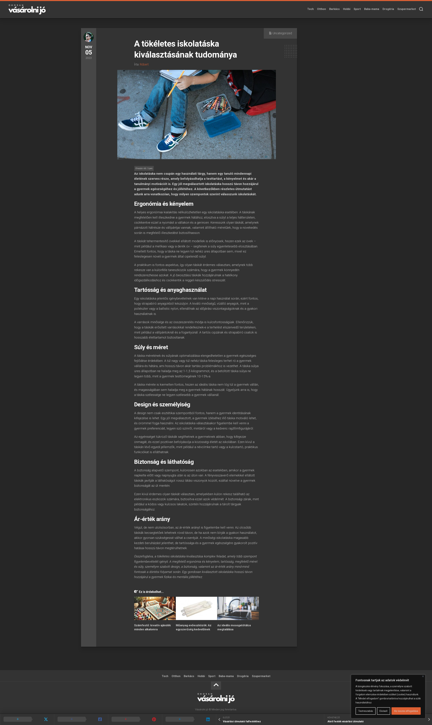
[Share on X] (27, 719)
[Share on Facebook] (81, 719)
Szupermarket (406, 9)
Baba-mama (371, 9)
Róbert (144, 64)
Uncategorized (282, 33)
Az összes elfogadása (406, 711)
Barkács (334, 9)
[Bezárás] (423, 676)
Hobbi (346, 9)
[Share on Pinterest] (135, 719)
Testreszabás (365, 711)
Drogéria (388, 9)
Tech (310, 9)
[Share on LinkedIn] (189, 719)
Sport (357, 9)
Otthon (321, 9)
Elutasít (383, 711)
